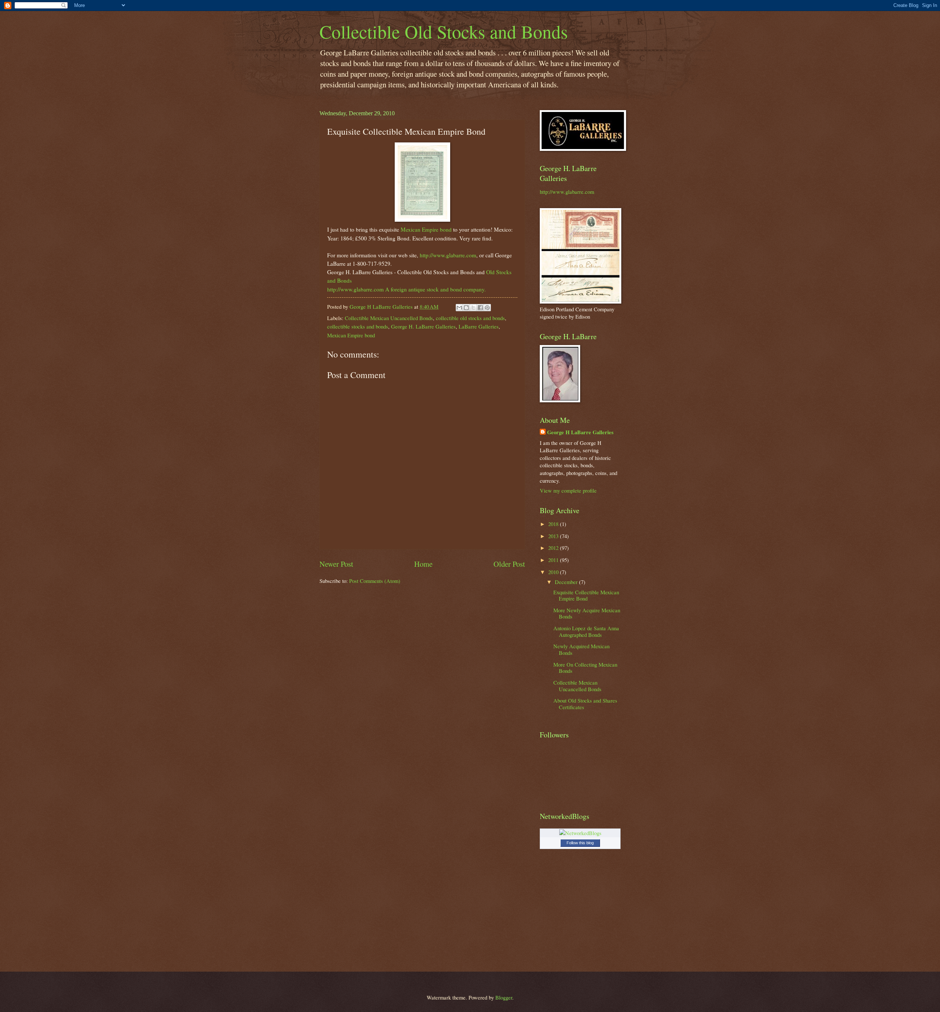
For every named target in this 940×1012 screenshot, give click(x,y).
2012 (554, 547)
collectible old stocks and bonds (470, 318)
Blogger (503, 997)
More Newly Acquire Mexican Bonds (586, 613)
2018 (554, 523)
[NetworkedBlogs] (580, 833)
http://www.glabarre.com (448, 255)
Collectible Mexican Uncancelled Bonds (389, 318)
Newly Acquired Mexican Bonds (581, 649)
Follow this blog (580, 843)
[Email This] (459, 307)
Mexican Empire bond (426, 229)
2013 (554, 536)
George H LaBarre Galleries (580, 432)
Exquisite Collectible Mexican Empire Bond (586, 595)
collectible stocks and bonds (357, 326)
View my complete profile (568, 490)
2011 (554, 559)
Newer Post (336, 564)
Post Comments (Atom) (374, 580)
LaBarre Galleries (479, 326)
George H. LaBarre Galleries (423, 326)
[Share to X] (473, 307)
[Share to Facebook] (480, 307)
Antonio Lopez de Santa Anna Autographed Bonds (586, 631)
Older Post (509, 564)
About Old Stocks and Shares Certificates (585, 704)
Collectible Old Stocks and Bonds (443, 31)
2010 (554, 572)
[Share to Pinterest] (487, 307)
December (567, 581)
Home (423, 564)
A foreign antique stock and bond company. (435, 289)
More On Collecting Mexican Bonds (585, 668)
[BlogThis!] (466, 307)
